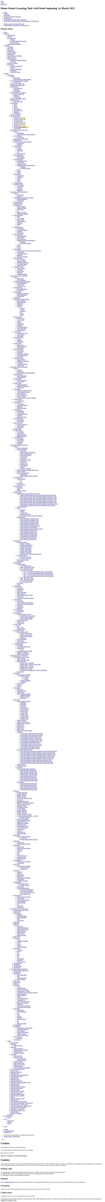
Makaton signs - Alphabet (27, 663)
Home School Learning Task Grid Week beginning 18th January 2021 (38, 498)
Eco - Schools (20, 218)
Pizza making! (24, 465)
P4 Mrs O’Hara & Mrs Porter (18, 98)
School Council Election (23, 1006)
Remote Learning (11, 53)
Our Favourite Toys (22, 395)
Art (18, 152)
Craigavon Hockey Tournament (22, 1067)
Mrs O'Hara (17, 835)
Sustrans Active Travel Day (17, 1095)
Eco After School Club (16, 66)
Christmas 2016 (21, 1000)
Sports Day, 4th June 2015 (17, 1109)
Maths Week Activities (23, 560)
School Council (11, 57)
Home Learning (21, 471)
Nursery (12, 76)
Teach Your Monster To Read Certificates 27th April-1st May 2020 (37, 752)
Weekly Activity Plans (26, 633)
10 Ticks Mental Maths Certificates (26, 769)
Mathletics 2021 (21, 517)
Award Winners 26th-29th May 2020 (29, 742)
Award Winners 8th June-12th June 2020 (31, 745)
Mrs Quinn (16, 841)
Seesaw (22, 511)
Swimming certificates (23, 1029)
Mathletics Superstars (22, 214)
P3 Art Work (20, 561)
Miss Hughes (20, 133)
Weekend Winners (21, 208)
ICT (21, 312)
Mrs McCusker (18, 895)
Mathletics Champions (23, 823)
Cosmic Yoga (23, 512)
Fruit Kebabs (20, 671)
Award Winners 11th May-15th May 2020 (31, 739)
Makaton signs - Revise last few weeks (30, 664)
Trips (18, 919)
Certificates (17, 89)
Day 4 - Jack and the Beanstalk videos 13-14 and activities (39, 576)
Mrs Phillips (17, 964)
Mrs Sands (16, 870)
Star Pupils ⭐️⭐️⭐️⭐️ (20, 125)
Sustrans (12, 67)
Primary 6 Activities (22, 256)
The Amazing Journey (23, 998)
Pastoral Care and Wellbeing (14, 56)
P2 (21, 482)
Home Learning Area (22, 883)
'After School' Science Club (27, 892)
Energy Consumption (16, 69)
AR (18, 211)
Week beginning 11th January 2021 (29, 518)
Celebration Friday (22, 346)
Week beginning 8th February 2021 (29, 524)
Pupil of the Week (21, 212)
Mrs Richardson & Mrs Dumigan (22, 79)
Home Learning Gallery (23, 888)
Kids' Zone (10, 1114)
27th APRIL (23, 707)
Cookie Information (9, 1131)
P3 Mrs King (17, 298)
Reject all (3, 1155)
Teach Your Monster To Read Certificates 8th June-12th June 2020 (37, 755)
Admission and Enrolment (14, 44)
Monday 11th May (22, 813)
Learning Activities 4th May (24, 814)
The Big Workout (18, 1061)
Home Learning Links (26, 635)
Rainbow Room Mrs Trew (17, 84)
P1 (21, 480)
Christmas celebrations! (16, 1088)
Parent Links (20, 627)
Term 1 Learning (21, 396)
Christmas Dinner (15, 1089)
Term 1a (19, 685)
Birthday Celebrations (16, 1113)
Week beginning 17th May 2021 (28, 535)
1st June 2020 (23, 713)
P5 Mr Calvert (17, 331)
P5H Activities (21, 158)
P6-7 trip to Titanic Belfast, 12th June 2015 (21, 1103)
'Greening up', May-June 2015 (18, 1107)
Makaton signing (21, 661)
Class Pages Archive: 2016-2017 (18, 969)
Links (18, 489)
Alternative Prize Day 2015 (17, 1098)
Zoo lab (12, 1097)
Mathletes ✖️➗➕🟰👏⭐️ (21, 127)
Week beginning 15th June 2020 (28, 779)
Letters (9, 1123)
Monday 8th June (21, 795)
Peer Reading (20, 1010)
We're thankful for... (25, 894)
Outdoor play (23, 462)
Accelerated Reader (25, 168)
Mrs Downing (17, 911)
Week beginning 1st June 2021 (28, 537)
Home (5, 12)
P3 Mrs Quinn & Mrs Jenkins (18, 92)
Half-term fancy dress (19, 1064)
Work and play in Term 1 (23, 1001)
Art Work (19, 830)
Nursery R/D (20, 195)
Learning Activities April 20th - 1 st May (27, 816)
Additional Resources (22, 721)
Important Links (21, 265)
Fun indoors (23, 461)
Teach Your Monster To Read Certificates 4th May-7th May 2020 (37, 757)
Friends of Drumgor (12, 63)
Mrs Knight (17, 78)
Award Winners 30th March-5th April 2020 (31, 733)
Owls (18, 1014)
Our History (10, 47)
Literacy (19, 147)
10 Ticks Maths (21, 808)
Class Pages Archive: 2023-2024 (18, 192)
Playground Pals (21, 903)
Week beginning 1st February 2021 (29, 523)
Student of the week (22, 333)
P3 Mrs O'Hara (18, 399)
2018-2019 (13, 1047)
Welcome (9, 36)
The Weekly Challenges (26, 891)
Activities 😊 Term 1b (19, 122)
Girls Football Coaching (23, 392)
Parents (19, 339)
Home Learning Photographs (24, 730)
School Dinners (11, 51)
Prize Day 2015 (14, 1100)
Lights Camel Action (19, 1063)
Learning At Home (22, 542)
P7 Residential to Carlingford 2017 (19, 1075)
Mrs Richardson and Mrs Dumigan (26, 134)
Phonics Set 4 (20, 727)
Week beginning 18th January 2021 (29, 520)
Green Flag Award (15, 72)
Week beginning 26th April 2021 (28, 530)
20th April (23, 705)
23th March (23, 702)
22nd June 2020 (24, 708)
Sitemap (6, 1129)
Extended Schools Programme (18, 41)
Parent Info (20, 487)
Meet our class (21, 318)
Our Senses (23, 458)
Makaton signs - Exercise (26, 667)
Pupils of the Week (22, 642)
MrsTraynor (20, 371)
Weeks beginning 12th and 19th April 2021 (31, 529)
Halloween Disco (18, 1051)
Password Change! (22, 805)
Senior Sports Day (22, 1060)
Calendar (9, 1122)
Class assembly (21, 1031)
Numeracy (19, 149)
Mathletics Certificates (23, 262)
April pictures (23, 457)
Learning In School (22, 555)
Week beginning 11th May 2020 (28, 772)
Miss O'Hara (17, 936)
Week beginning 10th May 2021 (28, 533)
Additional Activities (22, 880)
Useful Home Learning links (27, 615)
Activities (19, 187)
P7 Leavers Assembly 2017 (17, 1069)
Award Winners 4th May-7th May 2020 (30, 738)
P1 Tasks (26, 677)
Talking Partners (21, 221)
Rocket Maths (20, 411)
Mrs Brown (17, 673)
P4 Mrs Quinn (17, 205)
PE (18, 904)
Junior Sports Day (18, 1048)
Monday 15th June (22, 794)
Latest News (10, 1120)
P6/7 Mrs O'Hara (18, 258)
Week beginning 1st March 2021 (28, 527)
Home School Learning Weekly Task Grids (15, 19)
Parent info (20, 483)
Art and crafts (20, 320)
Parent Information (22, 161)
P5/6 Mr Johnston (18, 159)
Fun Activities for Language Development (31, 515)
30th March (23, 704)
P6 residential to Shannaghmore (18, 1101)
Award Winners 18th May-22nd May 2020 (31, 741)
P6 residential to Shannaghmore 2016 (20, 1082)
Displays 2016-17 (21, 995)
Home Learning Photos (26, 618)
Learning (19, 306)
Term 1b (19, 686)
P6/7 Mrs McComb (19, 630)
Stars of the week (18, 101)
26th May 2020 (24, 719)
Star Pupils (20, 189)
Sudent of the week (22, 424)
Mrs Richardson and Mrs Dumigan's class (28, 470)
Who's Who (10, 48)
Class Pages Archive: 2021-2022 (18, 367)
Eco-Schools (10, 64)
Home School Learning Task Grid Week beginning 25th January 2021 (38, 499)
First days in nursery (25, 468)
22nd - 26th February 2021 (27, 567)
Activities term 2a (18, 121)
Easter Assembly (21, 988)
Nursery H (20, 196)
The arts (22, 308)
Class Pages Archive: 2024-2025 (18, 130)
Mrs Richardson (21, 280)
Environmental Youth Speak (17, 1087)
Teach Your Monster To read (24, 798)
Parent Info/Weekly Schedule (24, 651)
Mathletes (19, 443)
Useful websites (21, 377)
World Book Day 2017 (16, 1076)
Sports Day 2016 (14, 1084)
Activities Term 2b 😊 (19, 119)
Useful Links (17, 82)
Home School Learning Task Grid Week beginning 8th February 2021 (38, 502)
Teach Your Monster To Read (24, 749)
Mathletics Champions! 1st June (25, 802)
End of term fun (21, 153)
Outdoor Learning (21, 766)
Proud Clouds (20, 348)
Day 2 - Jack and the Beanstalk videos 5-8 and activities (38, 573)
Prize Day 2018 (18, 1056)
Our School (7, 45)
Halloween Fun (21, 832)
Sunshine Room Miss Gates (17, 85)
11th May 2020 (24, 716)
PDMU (22, 314)
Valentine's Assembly (22, 941)
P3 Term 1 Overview (25, 558)
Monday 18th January (26, 551)
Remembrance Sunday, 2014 (17, 1110)
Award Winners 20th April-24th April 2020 (31, 735)
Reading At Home (25, 817)
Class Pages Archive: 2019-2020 (18, 655)
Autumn (22, 467)
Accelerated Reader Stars (23, 646)
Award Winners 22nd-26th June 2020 (30, 748)
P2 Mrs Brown (14, 86)
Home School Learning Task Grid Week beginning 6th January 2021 (38, 495)
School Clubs (10, 54)
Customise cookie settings (20, 1155)
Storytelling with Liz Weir (24, 1007)
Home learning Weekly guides (25, 595)
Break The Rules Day (26, 454)
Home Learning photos (23, 473)
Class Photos (20, 351)
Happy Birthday (21, 206)
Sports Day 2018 (18, 1057)
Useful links (17, 91)
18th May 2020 (24, 717)
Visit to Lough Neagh (22, 1035)
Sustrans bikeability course (17, 1094)
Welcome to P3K (21, 935)
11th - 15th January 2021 (26, 580)
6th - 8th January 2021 (26, 582)
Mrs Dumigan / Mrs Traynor (21, 910)
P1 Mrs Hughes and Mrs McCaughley (24, 197)
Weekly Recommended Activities (29, 839)
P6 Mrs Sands (14, 103)
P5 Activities (20, 233)
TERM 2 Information (22, 928)
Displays (19, 945)
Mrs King (16, 791)
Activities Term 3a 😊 (19, 118)
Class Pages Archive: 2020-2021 (12, 16)
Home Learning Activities (23, 674)
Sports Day (23, 451)
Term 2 (15, 106)
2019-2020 (13, 1044)
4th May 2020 (24, 714)
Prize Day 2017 (14, 1070)
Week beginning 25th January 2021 (29, 521)
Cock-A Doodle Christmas (17, 1091)
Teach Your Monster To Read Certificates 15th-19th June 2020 (36, 761)
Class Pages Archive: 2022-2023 (18, 275)
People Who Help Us (25, 455)
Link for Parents (8, 1116)
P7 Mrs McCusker (15, 116)
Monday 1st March (25, 543)
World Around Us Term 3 (23, 804)
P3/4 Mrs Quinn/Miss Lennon (21, 299)
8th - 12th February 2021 (26, 568)
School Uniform (14, 42)
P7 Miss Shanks (18, 430)
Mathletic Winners (21, 436)
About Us (6, 34)
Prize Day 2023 (14, 1042)
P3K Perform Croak (22, 822)
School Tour (10, 50)
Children (6, 13)
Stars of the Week (21, 164)
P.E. (18, 956)
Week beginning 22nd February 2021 (30, 526)
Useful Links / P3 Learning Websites (26, 398)
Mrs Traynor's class (22, 449)
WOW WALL (17, 113)
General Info (20, 683)
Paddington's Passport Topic (24, 390)
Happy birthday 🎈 (19, 94)
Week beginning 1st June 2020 (28, 776)
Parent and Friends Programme (18, 60)
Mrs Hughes (17, 688)
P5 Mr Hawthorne (15, 100)
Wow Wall (20, 960)
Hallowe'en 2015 (21, 1034)
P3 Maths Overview (22, 807)
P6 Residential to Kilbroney (21, 1050)
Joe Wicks (19, 767)
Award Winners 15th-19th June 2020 (29, 746)
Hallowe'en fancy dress (16, 1092)
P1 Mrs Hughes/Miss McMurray (22, 281)
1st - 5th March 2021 (25, 565)
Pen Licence (20, 345)
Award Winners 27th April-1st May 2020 (31, 736)
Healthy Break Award (22, 1032)
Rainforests (20, 876)
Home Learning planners (26, 617)
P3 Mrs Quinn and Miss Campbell (23, 142)
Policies (12, 39)
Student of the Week (22, 620)
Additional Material (25, 680)
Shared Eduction (21, 858)
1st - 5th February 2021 (26, 570)
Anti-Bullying (20, 958)
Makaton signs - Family (26, 668)
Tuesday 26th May (22, 810)
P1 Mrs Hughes (18, 136)
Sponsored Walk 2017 (16, 1072)
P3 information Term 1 (23, 826)
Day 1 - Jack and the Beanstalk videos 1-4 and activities (38, 571)
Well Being (20, 150)
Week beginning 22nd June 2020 (28, 780)
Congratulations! (21, 901)
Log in (2, 3)
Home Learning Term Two (24, 614)
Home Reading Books (23, 801)
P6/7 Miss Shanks (18, 349)
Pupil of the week (21, 302)
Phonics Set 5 (20, 729)
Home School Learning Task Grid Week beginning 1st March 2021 (21, 21)
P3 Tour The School (22, 827)
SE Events (13, 61)
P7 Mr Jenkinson (18, 183)
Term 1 (15, 104)
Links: (8, 1117)
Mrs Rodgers (17, 967)
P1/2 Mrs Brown (18, 202)
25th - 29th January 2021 (26, 577)
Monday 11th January (26, 552)
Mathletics (16, 95)
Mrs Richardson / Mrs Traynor (22, 657)
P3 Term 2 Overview (25, 557)
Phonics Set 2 (20, 724)
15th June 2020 (24, 710)
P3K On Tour (20, 933)
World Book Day (21, 825)
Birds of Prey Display (22, 1003)
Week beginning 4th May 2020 (28, 770)
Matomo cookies (9, 1182)
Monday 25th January (26, 549)
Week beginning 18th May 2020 (28, 773)
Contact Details (11, 35)
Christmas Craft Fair (19, 1053)
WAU (18, 217)
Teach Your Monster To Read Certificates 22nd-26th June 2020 (36, 763)
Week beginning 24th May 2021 (28, 536)
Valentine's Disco (14, 1085)
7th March (19, 177)
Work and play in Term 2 (23, 991)
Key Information (11, 38)
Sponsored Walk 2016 (16, 1081)
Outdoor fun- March (25, 459)
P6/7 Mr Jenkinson (15, 115)
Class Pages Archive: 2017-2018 (18, 908)
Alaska (19, 997)
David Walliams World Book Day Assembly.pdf (16, 25)
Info (18, 626)
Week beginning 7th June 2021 (28, 539)
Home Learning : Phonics (23, 723)
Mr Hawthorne (17, 860)
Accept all (9, 1155)
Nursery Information (22, 448)
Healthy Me (13, 70)
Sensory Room (21, 330)
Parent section (20, 426)
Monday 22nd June (22, 792)
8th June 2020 (24, 711)
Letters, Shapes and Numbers (28, 452)
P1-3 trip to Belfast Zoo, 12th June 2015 (20, 1106)
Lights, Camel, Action (22, 929)
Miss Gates (17, 699)
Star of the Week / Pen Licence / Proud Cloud (29, 250)
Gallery (9, 1041)
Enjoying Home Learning (27, 889)
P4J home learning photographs (25, 604)
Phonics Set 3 (20, 726)
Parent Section (21, 334)
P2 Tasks (26, 679)
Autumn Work (21, 829)
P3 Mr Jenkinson (18, 203)
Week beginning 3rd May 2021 (28, 532)
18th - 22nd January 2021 (27, 579)
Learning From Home (22, 819)
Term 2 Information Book (23, 820)
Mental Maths (20, 875)
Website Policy (8, 1132)
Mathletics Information (23, 293)
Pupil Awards (20, 220)
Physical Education (22, 855)
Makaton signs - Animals (26, 666)
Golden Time (20, 907)
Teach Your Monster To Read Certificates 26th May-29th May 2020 (37, 754)
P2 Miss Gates (7, 18)
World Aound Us (21, 1019)
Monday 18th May (22, 811)
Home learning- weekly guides (25, 602)
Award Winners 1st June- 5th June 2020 (30, 744)
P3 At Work (20, 926)
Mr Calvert (16, 864)
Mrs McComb (17, 882)
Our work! (20, 799)
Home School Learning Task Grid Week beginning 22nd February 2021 (39, 504)
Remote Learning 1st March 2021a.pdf (14, 24)
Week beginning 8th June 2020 (28, 777)
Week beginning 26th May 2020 (28, 774)
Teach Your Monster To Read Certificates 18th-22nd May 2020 (36, 758)
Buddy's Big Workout (22, 989)
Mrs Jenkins (17, 845)
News (5, 1119)
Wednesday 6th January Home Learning (30, 554)
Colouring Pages (21, 764)
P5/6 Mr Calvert (18, 423)
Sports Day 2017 (14, 1073)
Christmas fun (24, 464)
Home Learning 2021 (22, 632)
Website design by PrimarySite (12, 1136)
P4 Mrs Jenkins (18, 146)
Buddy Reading (21, 979)
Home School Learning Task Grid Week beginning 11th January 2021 (38, 496)
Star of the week (21, 286)
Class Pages (7, 15)
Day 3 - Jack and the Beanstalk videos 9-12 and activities (38, 574)
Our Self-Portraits (21, 393)
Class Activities (21, 259)
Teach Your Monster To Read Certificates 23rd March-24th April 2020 (38, 751)
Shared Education (11, 59)
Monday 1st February (26, 548)
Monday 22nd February (26, 545)
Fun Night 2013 (14, 1112)
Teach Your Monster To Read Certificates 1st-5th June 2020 (35, 760)
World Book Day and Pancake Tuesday (27, 992)
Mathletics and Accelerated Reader (26, 165)
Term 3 (15, 107)
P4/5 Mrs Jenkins (18, 215)
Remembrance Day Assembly (24, 1028)
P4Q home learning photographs (25, 598)
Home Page (4, 4)
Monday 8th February (26, 546)
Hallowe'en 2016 (14, 1079)
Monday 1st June (21, 797)
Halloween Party (18, 1045)
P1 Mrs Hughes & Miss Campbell (19, 81)
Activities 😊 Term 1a (19, 124)
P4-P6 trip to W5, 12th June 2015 (19, 1104)
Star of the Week (18, 88)
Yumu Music (20, 782)
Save (15, 1200)
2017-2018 (13, 1054)
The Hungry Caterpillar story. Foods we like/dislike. (33, 670)
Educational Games (25, 514)
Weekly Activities (24, 676)
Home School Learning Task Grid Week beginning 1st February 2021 (38, 501)
